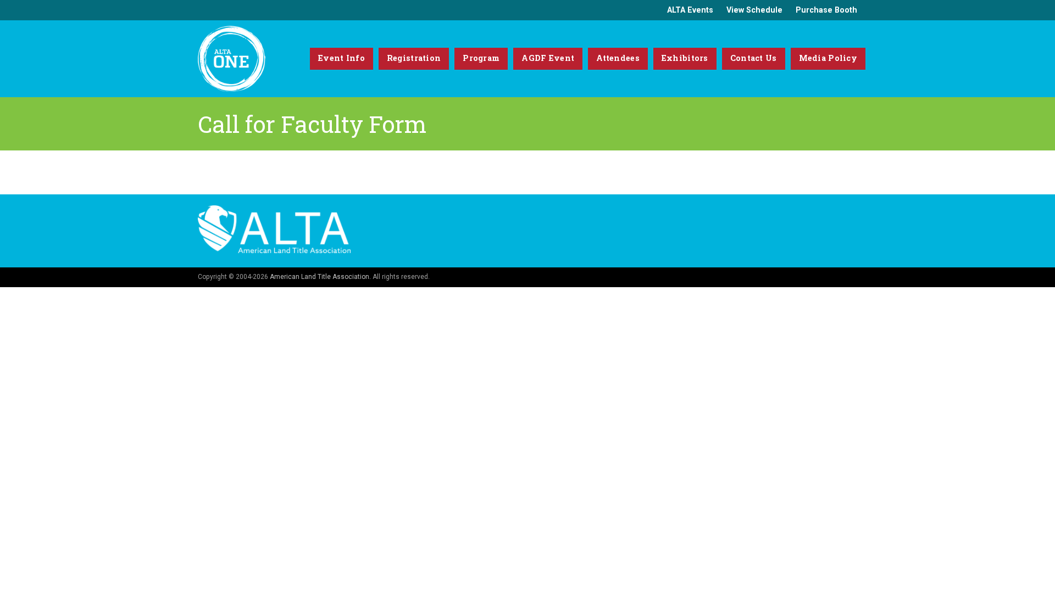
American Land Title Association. (320, 277)
